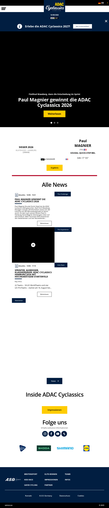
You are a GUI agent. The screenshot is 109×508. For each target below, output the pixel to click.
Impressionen (55, 409)
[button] (102, 3)
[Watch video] (33, 245)
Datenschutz (64, 496)
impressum (8, 505)
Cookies (81, 496)
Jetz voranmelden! (82, 26)
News (53, 381)
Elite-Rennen (51, 474)
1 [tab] (51, 123)
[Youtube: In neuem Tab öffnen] (58, 434)
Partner (49, 485)
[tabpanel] (54, 79)
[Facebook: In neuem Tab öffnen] (51, 434)
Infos (67, 479)
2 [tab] (54, 123)
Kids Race (28, 479)
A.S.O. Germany (45, 496)
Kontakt (28, 496)
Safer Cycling (30, 485)
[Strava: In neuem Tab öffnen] (64, 434)
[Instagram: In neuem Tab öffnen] (45, 434)
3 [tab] (57, 123)
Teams (68, 474)
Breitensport (30, 474)
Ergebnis (54, 167)
